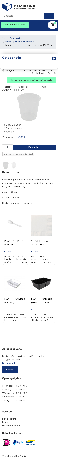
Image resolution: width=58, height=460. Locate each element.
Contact (10, 369)
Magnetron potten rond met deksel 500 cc (29, 70)
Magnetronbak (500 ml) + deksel (14, 301)
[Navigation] (54, 7)
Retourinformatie (11, 425)
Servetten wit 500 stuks (41, 243)
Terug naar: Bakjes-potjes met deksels (31, 80)
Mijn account (9, 419)
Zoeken (49, 16)
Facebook (9, 363)
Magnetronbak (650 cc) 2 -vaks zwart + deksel (41, 301)
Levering (6, 422)
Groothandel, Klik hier (14, 24)
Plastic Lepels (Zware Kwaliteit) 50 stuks (13, 243)
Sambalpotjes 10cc (42, 73)
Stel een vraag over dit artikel (18, 154)
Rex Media (21, 456)
